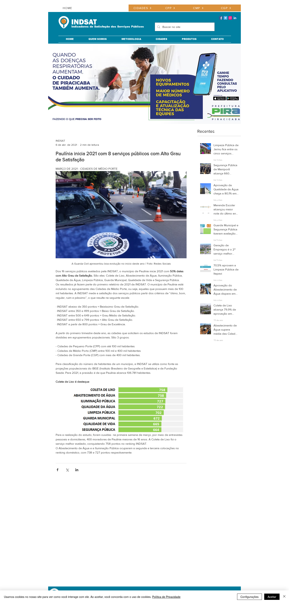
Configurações (249, 597)
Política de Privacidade (166, 597)
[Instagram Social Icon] (230, 18)
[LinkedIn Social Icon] (235, 18)
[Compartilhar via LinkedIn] (77, 470)
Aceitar (272, 597)
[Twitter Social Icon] (225, 18)
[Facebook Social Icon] (221, 18)
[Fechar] (284, 597)
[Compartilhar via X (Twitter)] (67, 470)
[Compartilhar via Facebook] (57, 470)
